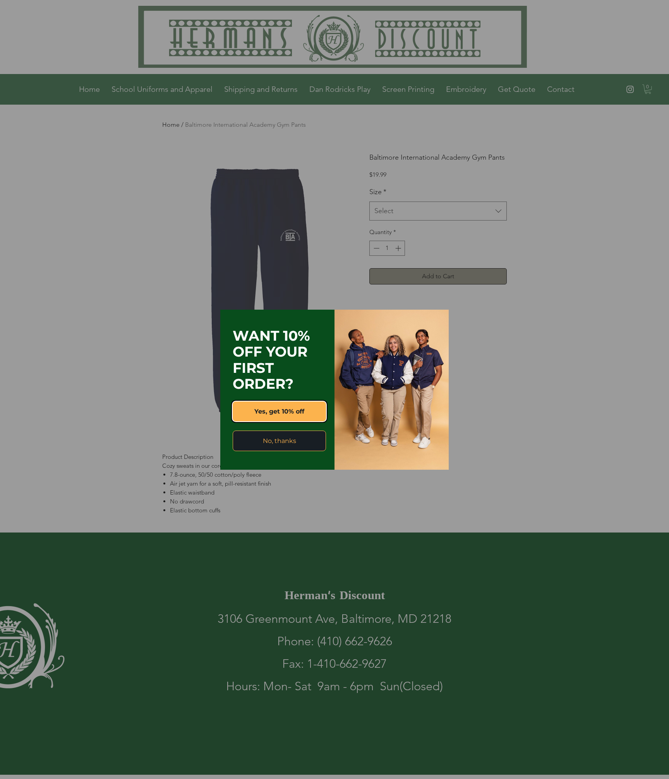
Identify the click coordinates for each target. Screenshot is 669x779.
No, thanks (279, 441)
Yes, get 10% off (279, 411)
